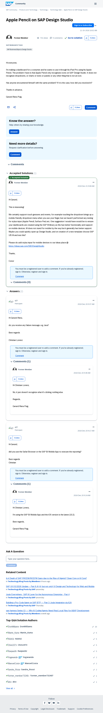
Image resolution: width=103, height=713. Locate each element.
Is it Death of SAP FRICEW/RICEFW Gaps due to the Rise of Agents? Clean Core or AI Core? (46, 578)
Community (20, 4)
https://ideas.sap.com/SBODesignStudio (26, 246)
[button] (86, 38)
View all (9, 688)
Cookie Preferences (85, 709)
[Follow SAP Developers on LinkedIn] (58, 703)
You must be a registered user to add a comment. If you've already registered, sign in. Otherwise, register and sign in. (49, 270)
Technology (44, 10)
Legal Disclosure (47, 709)
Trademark (61, 709)
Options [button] (95, 26)
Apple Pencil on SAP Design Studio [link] (76, 10)
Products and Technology (28, 10)
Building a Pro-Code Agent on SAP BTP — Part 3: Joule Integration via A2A (39, 603)
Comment (91, 107)
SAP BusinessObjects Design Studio (19, 49)
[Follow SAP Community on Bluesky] (49, 703)
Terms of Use (23, 709)
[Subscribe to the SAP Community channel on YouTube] (54, 703)
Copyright (35, 709)
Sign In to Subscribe (83, 25)
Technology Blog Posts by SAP (21, 589)
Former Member (21, 38)
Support (71, 709)
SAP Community (11, 10)
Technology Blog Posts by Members (24, 581)
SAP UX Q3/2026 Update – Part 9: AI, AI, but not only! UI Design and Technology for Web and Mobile (50, 586)
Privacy (13, 709)
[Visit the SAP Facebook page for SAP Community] (45, 703)
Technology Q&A (56, 10)
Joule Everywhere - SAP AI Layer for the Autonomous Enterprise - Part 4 (37, 594)
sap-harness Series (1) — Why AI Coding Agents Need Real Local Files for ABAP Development (47, 611)
